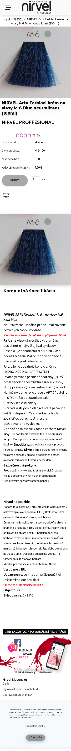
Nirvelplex (31, 450)
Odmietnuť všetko (35, 725)
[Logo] (36, 7)
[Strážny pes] (6, 195)
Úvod (7, 19)
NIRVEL (18, 19)
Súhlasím (35, 738)
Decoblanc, (22, 444)
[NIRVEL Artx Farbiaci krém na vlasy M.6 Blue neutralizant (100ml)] (35, 28)
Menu (9, 7)
